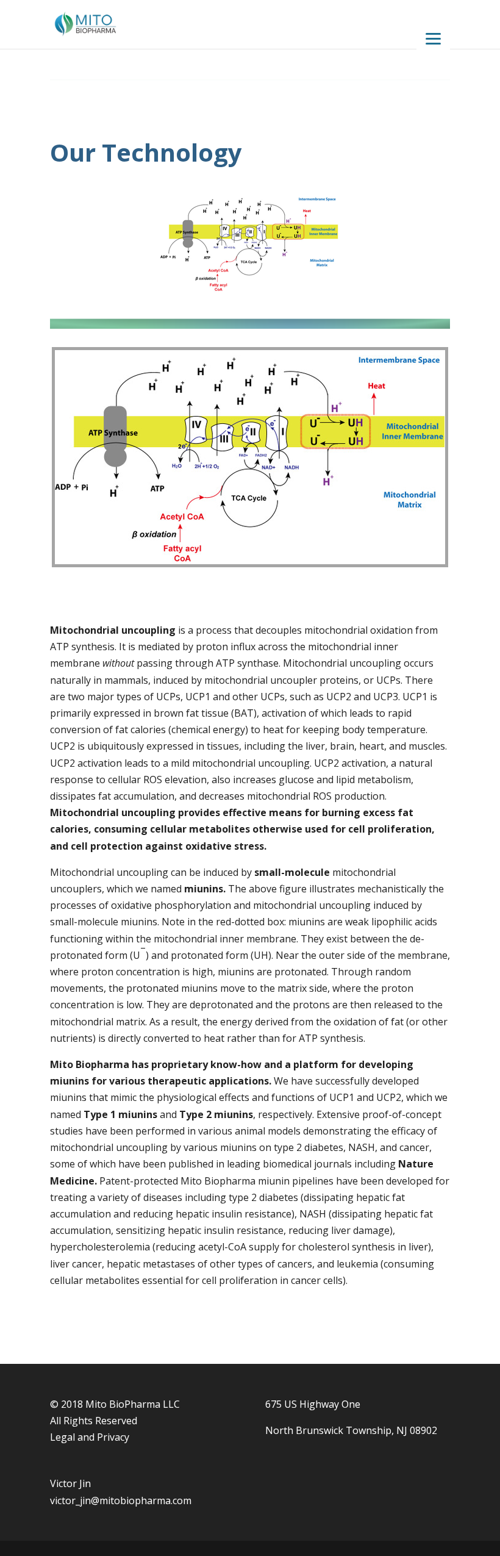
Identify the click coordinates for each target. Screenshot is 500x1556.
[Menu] (433, 38)
